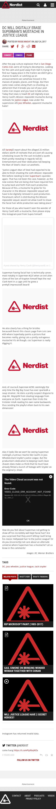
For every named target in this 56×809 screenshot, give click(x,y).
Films (29, 55)
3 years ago (8, 755)
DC (29, 93)
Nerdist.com (5, 799)
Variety (9, 149)
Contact (16, 795)
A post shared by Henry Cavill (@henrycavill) (25, 265)
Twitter (12, 46)
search (38, 4)
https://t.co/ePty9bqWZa (26, 750)
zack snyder (40, 566)
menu (52, 4)
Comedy (7, 55)
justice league (27, 566)
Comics (19, 55)
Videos (51, 795)
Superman (35, 175)
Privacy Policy (33, 798)
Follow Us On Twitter (28, 760)
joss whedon (12, 566)
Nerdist (12, 5)
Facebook (18, 46)
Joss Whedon (24, 103)
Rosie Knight (24, 41)
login (45, 4)
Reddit (28, 46)
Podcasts (39, 795)
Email (33, 46)
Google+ (23, 46)
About (27, 795)
